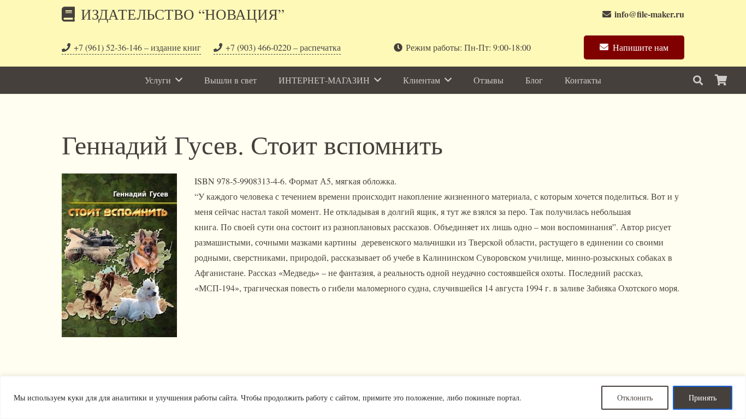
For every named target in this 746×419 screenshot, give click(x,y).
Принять (703, 397)
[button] (698, 80)
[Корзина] (721, 80)
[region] (373, 397)
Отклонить (635, 397)
